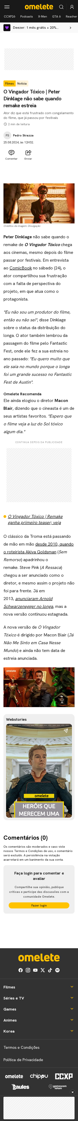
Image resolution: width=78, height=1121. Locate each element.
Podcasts (26, 16)
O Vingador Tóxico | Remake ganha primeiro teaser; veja (35, 519)
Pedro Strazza (23, 135)
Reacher (71, 16)
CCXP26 (9, 16)
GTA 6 (56, 16)
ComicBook (21, 268)
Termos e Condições (21, 1047)
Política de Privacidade (23, 1059)
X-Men (42, 16)
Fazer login (39, 905)
